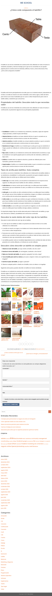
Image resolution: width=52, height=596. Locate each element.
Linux (14, 444)
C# (2, 521)
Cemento (3, 524)
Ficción (3, 548)
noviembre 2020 (5, 500)
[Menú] (2, 3)
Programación (5, 573)
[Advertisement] (26, 54)
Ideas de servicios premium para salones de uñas (15, 424)
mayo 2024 (4, 473)
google (25, 441)
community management (39, 438)
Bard (15, 438)
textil (31, 446)
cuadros (11, 441)
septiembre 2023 (5, 492)
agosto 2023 (4, 494)
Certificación (4, 526)
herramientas (30, 441)
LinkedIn (9, 444)
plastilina (27, 446)
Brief (24, 438)
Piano (2, 570)
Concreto (3, 529)
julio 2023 (3, 497)
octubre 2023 (4, 489)
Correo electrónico (8, 386)
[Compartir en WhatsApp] (20, 344)
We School (26, 3)
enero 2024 (4, 481)
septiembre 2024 (5, 467)
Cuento (3, 537)
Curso (2, 540)
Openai (13, 446)
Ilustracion (4, 554)
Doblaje (3, 543)
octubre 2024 (4, 465)
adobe (3, 438)
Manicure (3, 559)
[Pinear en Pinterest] (30, 344)
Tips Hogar (4, 586)
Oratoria (3, 567)
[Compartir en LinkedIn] (32, 344)
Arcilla (2, 518)
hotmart (37, 441)
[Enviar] (49, 411)
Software (3, 578)
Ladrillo (22, 349)
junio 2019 (3, 508)
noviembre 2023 (5, 486)
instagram (42, 441)
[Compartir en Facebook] (22, 344)
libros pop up (4, 444)
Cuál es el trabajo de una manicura (11, 427)
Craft (2, 532)
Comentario (6, 368)
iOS (45, 441)
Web (4, 392)
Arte (12, 438)
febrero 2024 (4, 478)
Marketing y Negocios (7, 562)
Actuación (4, 516)
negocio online (6, 446)
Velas (2, 589)
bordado (20, 438)
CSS (2, 535)
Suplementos (4, 581)
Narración (3, 564)
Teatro (3, 583)
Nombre (5, 380)
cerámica (28, 438)
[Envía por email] (27, 344)
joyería (48, 441)
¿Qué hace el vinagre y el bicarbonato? (37, 353)
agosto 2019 (4, 505)
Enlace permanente (40, 349)
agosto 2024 (4, 470)
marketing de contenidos (35, 444)
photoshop (20, 446)
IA (1, 551)
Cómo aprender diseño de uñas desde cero (13, 421)
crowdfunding (5, 441)
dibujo (14, 441)
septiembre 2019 (5, 503)
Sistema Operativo (6, 575)
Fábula (3, 545)
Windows (35, 446)
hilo (34, 441)
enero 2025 (4, 459)
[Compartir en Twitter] (25, 344)
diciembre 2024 (5, 462)
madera (24, 444)
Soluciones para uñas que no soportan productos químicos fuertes (19, 430)
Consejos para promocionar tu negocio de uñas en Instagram (18, 419)
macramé (18, 444)
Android (8, 438)
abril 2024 (3, 475)
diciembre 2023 (5, 484)
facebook (20, 441)
